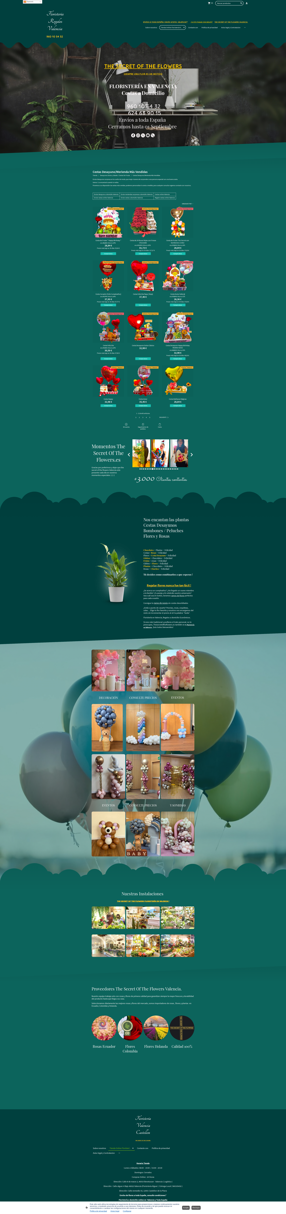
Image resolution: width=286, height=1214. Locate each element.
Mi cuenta (126, 427)
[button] (164, 417)
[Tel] (153, 135)
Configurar (127, 1211)
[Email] (148, 135)
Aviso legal (114, 1211)
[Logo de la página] (55, 40)
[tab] (140, 469)
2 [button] (139, 417)
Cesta (160, 427)
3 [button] (142, 417)
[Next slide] (191, 455)
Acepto (186, 1208)
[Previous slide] (129, 455)
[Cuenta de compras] (246, 3)
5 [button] (149, 417)
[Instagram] (138, 135)
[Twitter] (143, 135)
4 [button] (146, 417)
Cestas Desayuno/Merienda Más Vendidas (146, 175)
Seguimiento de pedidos (143, 428)
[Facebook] (133, 135)
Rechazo (196, 1208)
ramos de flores (177, 595)
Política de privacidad (98, 1211)
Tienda (95, 175)
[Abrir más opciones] (245, 27)
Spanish (29, 2)
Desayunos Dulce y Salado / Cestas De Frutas (115, 175)
